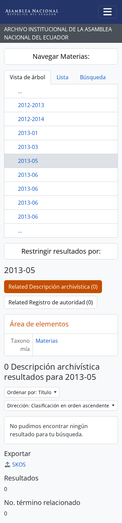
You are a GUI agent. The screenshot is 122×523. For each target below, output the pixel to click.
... (20, 91)
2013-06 (28, 175)
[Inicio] (37, 12)
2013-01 (28, 133)
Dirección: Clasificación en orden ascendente (58, 405)
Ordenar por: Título (30, 392)
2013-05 (28, 161)
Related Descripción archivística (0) (53, 286)
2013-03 (28, 147)
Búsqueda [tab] (93, 77)
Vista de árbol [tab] (27, 77)
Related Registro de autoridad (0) (50, 302)
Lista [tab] (62, 77)
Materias (47, 340)
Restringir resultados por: (61, 251)
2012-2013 (31, 105)
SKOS (19, 464)
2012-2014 (31, 119)
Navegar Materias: (61, 56)
